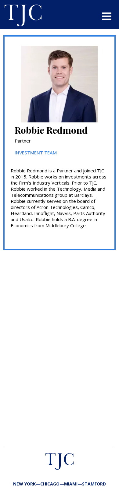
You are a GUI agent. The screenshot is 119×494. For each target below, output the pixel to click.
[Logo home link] (23, 16)
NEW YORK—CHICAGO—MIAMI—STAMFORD (59, 484)
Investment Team (36, 153)
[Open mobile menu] (106, 16)
